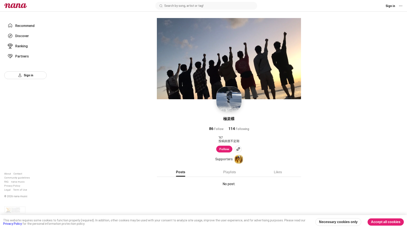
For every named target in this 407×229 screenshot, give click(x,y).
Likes (278, 172)
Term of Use (20, 190)
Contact (17, 173)
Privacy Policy (12, 185)
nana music (18, 181)
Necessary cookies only (338, 222)
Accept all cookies (385, 222)
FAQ (6, 181)
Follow (224, 149)
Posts (180, 172)
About (7, 173)
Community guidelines (17, 177)
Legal (7, 190)
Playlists (229, 172)
